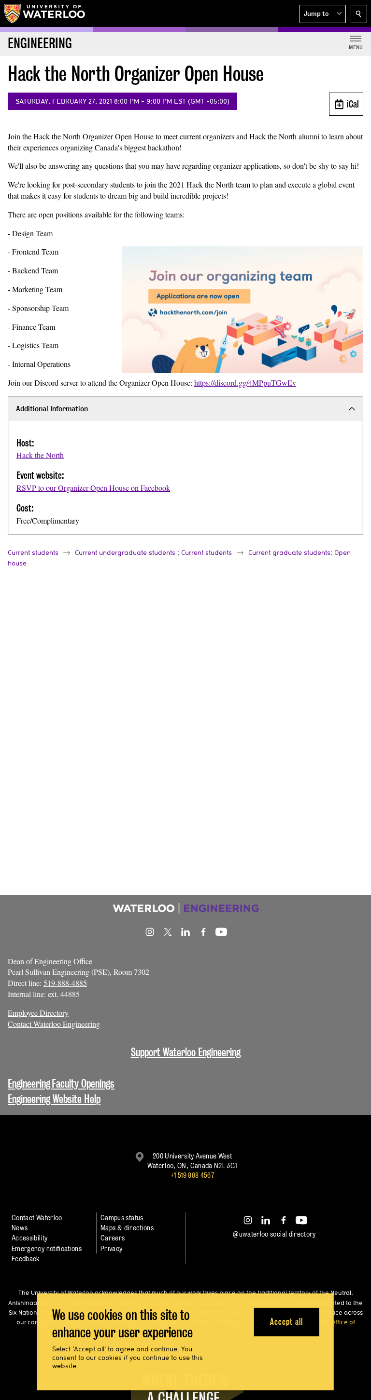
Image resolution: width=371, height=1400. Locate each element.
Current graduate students (289, 552)
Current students (33, 552)
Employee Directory (38, 1013)
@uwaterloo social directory (274, 1234)
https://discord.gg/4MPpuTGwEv (245, 382)
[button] (322, 14)
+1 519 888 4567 (192, 1175)
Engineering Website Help (54, 1098)
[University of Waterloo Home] (45, 13)
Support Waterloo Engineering (186, 1052)
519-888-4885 (65, 983)
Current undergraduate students (125, 552)
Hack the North (40, 455)
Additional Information (52, 408)
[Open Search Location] (359, 14)
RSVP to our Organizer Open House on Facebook (93, 488)
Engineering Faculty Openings (61, 1083)
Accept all (286, 1322)
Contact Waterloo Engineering (54, 1024)
